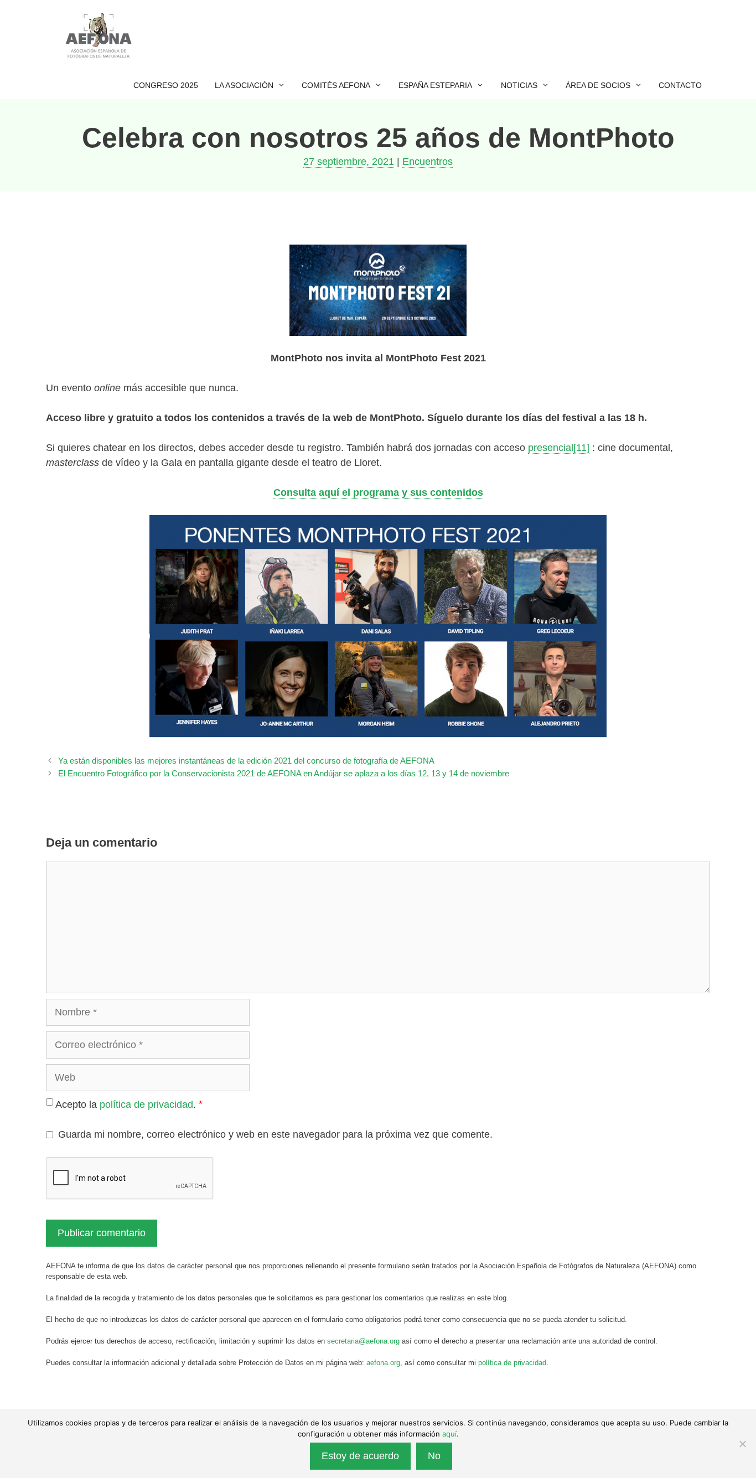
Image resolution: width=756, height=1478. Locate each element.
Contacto (680, 85)
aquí (449, 1433)
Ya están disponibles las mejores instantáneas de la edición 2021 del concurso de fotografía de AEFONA (246, 760)
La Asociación (244, 85)
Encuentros (427, 161)
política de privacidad (146, 1104)
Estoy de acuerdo (360, 1455)
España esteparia (435, 85)
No (434, 1455)
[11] (581, 447)
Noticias (519, 85)
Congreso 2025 (165, 85)
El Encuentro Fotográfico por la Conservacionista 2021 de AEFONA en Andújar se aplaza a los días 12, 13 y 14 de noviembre (283, 773)
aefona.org (383, 1362)
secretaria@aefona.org (363, 1341)
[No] (742, 1443)
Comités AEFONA (336, 85)
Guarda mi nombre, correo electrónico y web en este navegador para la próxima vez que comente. (275, 1134)
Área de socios (598, 85)
